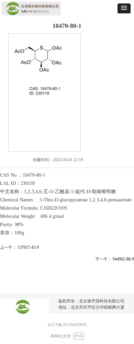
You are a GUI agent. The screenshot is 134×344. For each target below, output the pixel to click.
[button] (124, 8)
